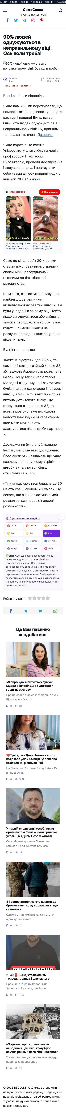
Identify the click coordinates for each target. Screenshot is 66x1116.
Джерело (45, 135)
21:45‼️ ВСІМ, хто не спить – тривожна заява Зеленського (28, 977)
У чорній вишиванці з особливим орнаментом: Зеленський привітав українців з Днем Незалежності (32, 832)
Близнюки (50, 525)
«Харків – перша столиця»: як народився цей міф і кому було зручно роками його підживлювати (32, 1048)
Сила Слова (33, 10)
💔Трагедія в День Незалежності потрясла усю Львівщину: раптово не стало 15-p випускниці (31, 759)
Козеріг (12, 548)
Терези (12, 540)
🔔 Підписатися (49, 192)
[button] (18, 223)
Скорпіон (32, 540)
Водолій (31, 548)
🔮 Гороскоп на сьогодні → (23, 518)
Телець (31, 525)
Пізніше (56, 1112)
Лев (29, 533)
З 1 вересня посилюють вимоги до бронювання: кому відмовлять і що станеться (32, 905)
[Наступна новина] (61, 516)
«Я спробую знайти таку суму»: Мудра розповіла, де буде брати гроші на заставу (29, 685)
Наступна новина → (18, 86)
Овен (11, 525)
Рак (10, 533)
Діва (48, 533)
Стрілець (50, 540)
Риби (48, 548)
